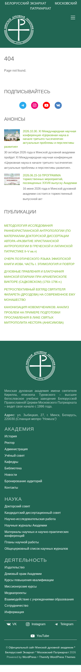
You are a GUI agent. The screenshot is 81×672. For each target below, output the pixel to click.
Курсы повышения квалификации (29, 580)
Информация (14, 612)
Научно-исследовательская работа (30, 519)
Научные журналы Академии (26, 525)
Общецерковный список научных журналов (36, 548)
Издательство (15, 567)
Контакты (11, 487)
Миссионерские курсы (21, 586)
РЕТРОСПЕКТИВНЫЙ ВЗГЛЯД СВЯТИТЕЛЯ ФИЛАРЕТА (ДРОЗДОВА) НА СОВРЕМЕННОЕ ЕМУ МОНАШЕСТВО (39, 294)
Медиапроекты (15, 593)
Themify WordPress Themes (57, 657)
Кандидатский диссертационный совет (33, 512)
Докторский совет (17, 506)
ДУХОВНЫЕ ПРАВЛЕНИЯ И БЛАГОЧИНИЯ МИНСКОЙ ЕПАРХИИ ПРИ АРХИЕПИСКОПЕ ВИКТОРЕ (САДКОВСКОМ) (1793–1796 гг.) (35, 276)
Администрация (16, 449)
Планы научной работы (22, 542)
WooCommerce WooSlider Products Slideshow (38, 670)
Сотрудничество (16, 605)
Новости (11, 474)
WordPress (29, 657)
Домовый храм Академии (23, 573)
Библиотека (13, 468)
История (11, 436)
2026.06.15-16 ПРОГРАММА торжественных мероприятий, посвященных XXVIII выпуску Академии (50, 179)
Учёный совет (15, 455)
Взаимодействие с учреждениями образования (39, 599)
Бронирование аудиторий (23, 481)
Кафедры (11, 461)
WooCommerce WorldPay (45, 670)
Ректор (10, 442)
